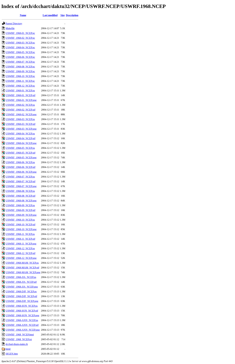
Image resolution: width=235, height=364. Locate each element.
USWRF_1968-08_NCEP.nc (20, 66)
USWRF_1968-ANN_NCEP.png (23, 329)
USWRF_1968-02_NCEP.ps (20, 105)
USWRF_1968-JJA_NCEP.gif (21, 282)
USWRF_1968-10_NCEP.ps (20, 219)
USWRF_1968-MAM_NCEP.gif (22, 267)
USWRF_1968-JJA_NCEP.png (22, 286)
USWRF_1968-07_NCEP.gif (20, 181)
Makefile (10, 28)
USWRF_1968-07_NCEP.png (21, 186)
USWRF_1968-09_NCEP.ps (20, 205)
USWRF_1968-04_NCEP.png (21, 143)
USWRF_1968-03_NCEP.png (21, 128)
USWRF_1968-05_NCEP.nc (20, 52)
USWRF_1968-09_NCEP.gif (20, 210)
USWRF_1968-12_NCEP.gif (20, 253)
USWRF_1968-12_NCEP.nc (20, 85)
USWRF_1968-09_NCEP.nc (20, 71)
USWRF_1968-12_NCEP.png (21, 258)
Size (62, 15)
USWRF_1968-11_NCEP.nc (20, 81)
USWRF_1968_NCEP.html (20, 334)
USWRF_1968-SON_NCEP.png (22, 315)
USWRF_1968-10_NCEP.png (21, 229)
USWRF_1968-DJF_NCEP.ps (21, 291)
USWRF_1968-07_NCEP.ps (20, 176)
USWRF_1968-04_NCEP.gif (20, 138)
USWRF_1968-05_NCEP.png (21, 157)
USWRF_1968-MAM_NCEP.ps (22, 262)
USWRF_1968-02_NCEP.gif (20, 109)
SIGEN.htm (12, 353)
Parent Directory (14, 23)
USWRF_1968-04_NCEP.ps (20, 133)
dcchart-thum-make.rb (17, 344)
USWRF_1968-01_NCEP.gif (20, 95)
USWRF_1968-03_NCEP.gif (20, 124)
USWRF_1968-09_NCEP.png (21, 215)
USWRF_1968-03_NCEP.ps (20, 119)
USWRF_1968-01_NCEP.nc (20, 33)
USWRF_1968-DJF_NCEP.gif (21, 296)
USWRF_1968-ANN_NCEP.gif (22, 325)
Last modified (50, 15)
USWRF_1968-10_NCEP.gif (20, 224)
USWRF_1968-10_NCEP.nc (20, 76)
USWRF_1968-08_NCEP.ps (20, 191)
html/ (8, 349)
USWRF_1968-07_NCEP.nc (20, 61)
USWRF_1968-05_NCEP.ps (20, 148)
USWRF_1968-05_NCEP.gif (20, 152)
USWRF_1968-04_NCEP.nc (20, 47)
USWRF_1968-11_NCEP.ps (20, 234)
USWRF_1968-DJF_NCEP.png (22, 301)
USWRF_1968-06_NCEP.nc (20, 57)
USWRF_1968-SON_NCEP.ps (22, 306)
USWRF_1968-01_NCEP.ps (20, 90)
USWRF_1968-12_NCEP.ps (20, 248)
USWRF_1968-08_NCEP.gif (20, 195)
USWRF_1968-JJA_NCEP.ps (21, 277)
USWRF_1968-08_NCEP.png (21, 200)
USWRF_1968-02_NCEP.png (21, 114)
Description (72, 15)
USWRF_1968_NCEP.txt (19, 339)
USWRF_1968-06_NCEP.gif (20, 167)
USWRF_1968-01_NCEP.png (21, 100)
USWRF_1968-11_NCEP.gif (20, 239)
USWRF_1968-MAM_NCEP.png (23, 272)
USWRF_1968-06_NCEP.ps (20, 162)
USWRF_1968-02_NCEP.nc (20, 38)
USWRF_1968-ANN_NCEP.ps (22, 320)
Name (23, 15)
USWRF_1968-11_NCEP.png (21, 243)
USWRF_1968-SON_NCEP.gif (22, 310)
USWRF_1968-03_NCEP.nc (20, 42)
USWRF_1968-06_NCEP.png (21, 172)
